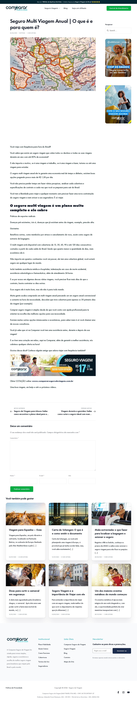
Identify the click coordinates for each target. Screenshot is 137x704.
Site (69, 476)
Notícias (22, 33)
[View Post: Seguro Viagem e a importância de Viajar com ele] (68, 575)
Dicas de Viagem (58, 507)
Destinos (56, 568)
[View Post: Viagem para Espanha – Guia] (25, 514)
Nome (12, 476)
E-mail (41, 476)
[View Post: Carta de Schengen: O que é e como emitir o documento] (68, 514)
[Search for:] (118, 30)
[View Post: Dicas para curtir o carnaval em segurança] (25, 575)
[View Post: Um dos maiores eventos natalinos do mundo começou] (111, 575)
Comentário (14, 438)
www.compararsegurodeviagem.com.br (52, 381)
